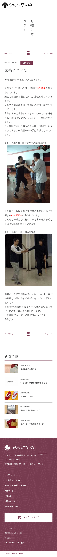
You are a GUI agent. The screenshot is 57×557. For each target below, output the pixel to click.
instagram (18, 543)
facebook (22, 543)
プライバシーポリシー (12, 528)
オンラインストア (31, 517)
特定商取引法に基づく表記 (13, 533)
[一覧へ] (28, 53)
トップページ (10, 475)
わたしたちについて (12, 480)
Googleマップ (42, 454)
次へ (46, 53)
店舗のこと (9, 490)
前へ (10, 53)
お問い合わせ (10, 501)
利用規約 (8, 538)
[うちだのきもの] (17, 5)
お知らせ (26, 63)
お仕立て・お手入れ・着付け (16, 485)
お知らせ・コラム (12, 506)
